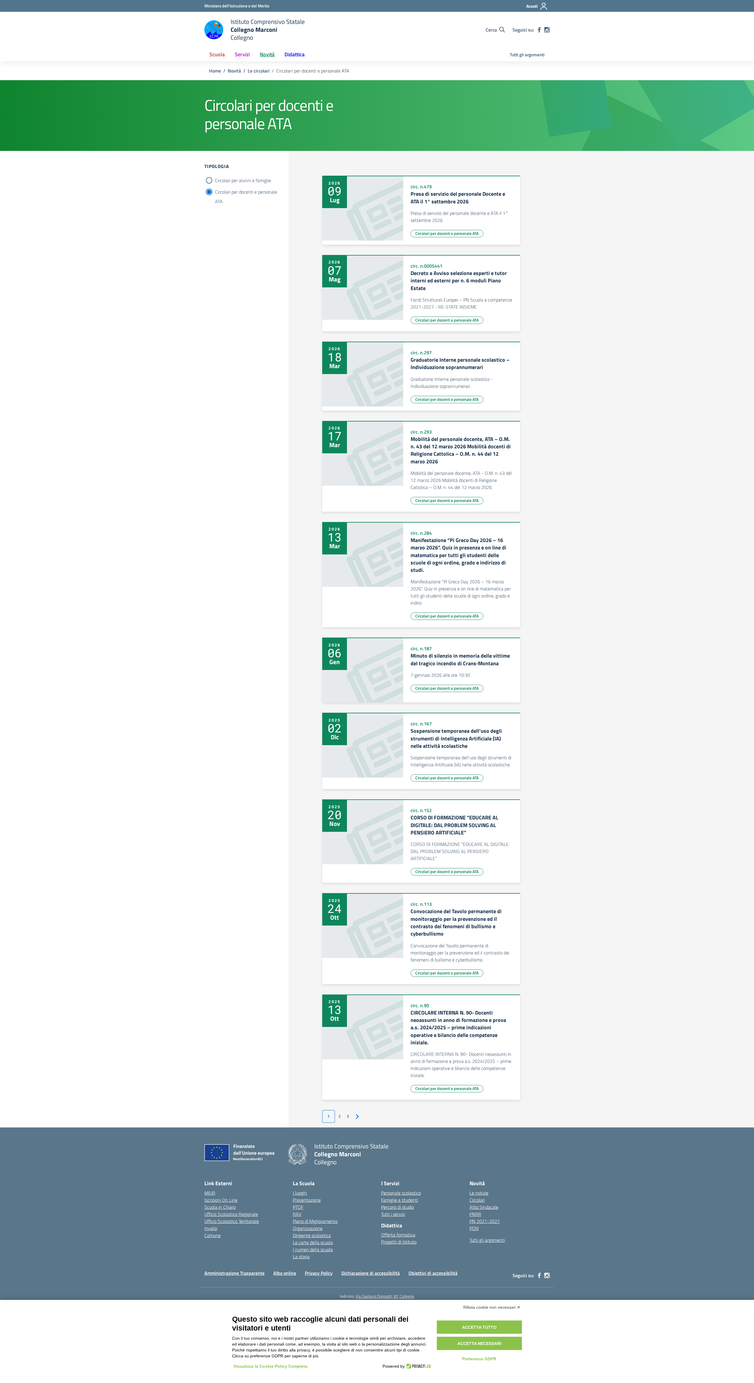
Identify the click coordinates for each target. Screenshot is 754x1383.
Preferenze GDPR (479, 1358)
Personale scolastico (401, 1192)
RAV (297, 1214)
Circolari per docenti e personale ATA (246, 192)
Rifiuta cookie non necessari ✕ (491, 1307)
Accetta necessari (479, 1343)
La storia (301, 1256)
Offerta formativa (398, 1234)
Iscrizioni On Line (220, 1199)
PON (474, 1228)
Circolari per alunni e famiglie (243, 180)
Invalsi (210, 1228)
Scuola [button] (217, 54)
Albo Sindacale (483, 1207)
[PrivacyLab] (418, 1366)
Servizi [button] (242, 54)
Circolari (477, 1199)
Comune (212, 1235)
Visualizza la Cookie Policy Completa (270, 1366)
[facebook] (539, 29)
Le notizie (478, 1192)
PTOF (298, 1207)
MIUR (209, 1192)
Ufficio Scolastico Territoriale (231, 1221)
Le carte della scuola (313, 1242)
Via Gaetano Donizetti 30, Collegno (384, 1296)
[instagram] (547, 29)
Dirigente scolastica (312, 1235)
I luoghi (300, 1192)
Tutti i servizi (393, 1214)
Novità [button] (267, 54)
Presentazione (307, 1199)
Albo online (284, 1273)
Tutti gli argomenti (527, 54)
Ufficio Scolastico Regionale (231, 1214)
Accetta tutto (479, 1327)
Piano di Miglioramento (315, 1221)
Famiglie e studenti (399, 1199)
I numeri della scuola (313, 1249)
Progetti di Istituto (398, 1241)
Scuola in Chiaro (220, 1207)
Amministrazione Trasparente (234, 1273)
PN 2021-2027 (484, 1221)
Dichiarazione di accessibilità (370, 1273)
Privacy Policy (319, 1273)
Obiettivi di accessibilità (433, 1273)
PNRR (475, 1214)
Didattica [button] (295, 54)
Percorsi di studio (397, 1207)
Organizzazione (308, 1228)
